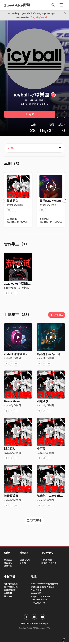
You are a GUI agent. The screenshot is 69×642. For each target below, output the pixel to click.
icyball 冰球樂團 (15, 204)
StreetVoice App (41, 623)
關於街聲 (8, 560)
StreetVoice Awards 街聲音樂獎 (44, 584)
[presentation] (4, 199)
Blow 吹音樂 (36, 590)
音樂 (11, 148)
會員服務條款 (10, 590)
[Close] (65, 13)
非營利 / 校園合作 (48, 563)
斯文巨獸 (10, 448)
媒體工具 (8, 566)
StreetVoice (17, 5)
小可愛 (41, 448)
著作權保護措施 (10, 587)
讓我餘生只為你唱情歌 (51, 496)
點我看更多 (34, 520)
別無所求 (42, 401)
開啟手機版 (26, 623)
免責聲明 (8, 593)
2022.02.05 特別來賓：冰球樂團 (24, 283)
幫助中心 (8, 596)
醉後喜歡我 (11, 496)
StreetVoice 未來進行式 (16, 287)
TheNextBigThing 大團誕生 (42, 587)
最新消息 (8, 563)
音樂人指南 (25, 560)
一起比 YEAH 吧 (38, 603)
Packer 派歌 (36, 593)
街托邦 (23, 563)
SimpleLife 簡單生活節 (40, 596)
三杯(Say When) (50, 200)
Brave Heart (12, 401)
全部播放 (58, 315)
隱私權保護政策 (10, 584)
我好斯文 (12, 200)
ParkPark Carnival (39, 600)
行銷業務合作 (47, 560)
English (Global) (39, 17)
